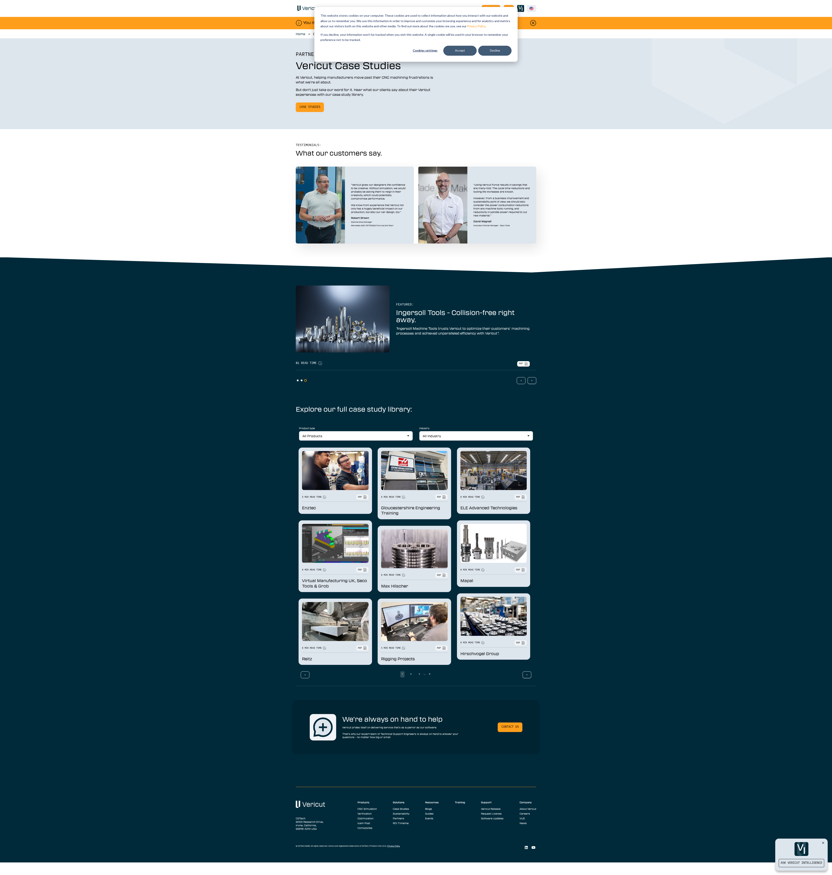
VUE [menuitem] (522, 818)
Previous (521, 380)
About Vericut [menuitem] (528, 808)
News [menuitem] (523, 823)
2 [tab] (301, 380)
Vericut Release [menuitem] (490, 808)
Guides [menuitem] (429, 813)
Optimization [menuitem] (365, 818)
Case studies (309, 107)
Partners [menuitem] (398, 818)
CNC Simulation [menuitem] (367, 808)
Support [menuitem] (486, 802)
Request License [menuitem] (491, 813)
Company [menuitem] (526, 802)
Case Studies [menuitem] (401, 808)
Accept (460, 50)
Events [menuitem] (429, 818)
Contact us (510, 727)
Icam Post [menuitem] (364, 823)
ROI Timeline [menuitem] (401, 823)
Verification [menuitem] (365, 813)
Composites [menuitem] (365, 828)
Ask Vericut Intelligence (801, 863)
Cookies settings (425, 50)
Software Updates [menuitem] (492, 818)
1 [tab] (298, 380)
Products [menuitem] (363, 802)
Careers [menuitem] (525, 813)
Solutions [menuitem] (399, 802)
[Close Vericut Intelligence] (823, 843)
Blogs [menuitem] (428, 808)
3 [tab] (305, 380)
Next (532, 380)
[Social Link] (526, 847)
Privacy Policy (476, 26)
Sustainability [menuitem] (401, 813)
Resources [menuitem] (432, 802)
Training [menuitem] (460, 802)
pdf (521, 363)
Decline (495, 50)
